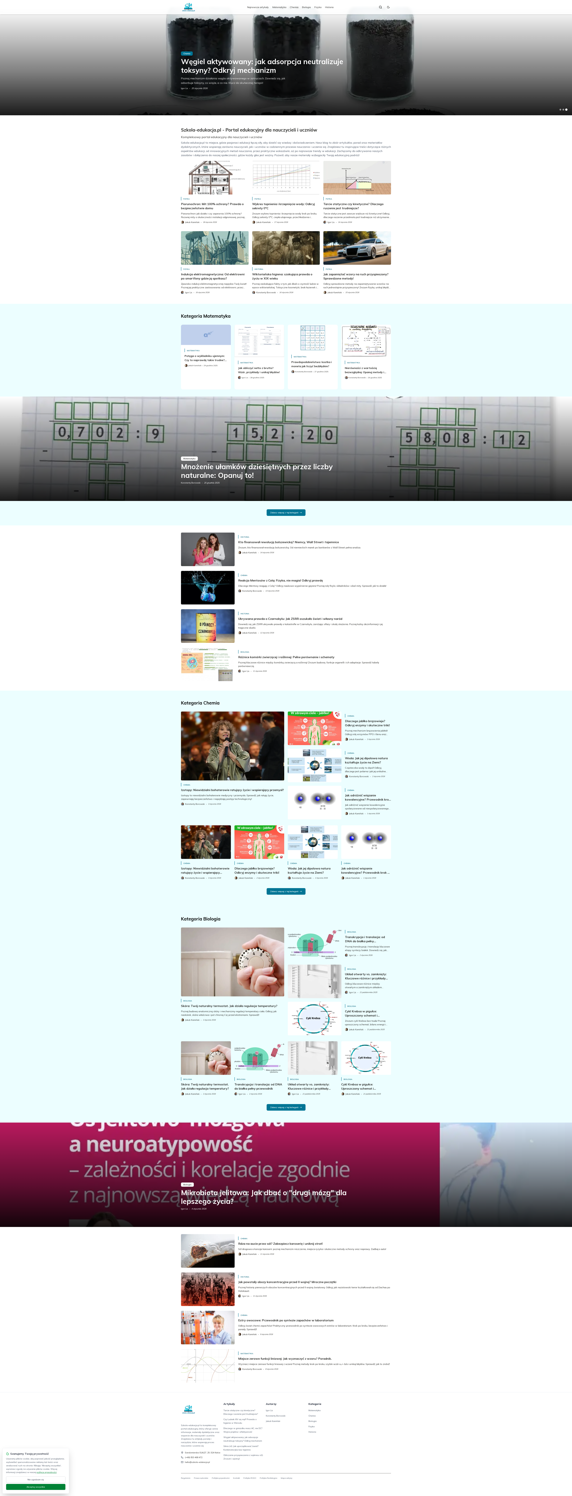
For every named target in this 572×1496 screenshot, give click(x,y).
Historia (329, 7)
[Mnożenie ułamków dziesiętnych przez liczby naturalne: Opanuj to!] (286, 449)
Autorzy (271, 1404)
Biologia (306, 7)
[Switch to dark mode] (388, 7)
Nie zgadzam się (36, 1479)
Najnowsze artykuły (258, 7)
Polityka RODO (249, 1478)
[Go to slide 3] (566, 110)
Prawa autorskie (201, 1478)
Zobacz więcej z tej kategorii (284, 512)
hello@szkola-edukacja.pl (197, 1462)
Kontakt (236, 1478)
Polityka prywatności (221, 1478)
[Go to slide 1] (560, 110)
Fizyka (317, 7)
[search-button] (380, 7)
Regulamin (185, 1478)
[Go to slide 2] (563, 110)
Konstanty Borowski (190, 88)
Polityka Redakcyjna (268, 1478)
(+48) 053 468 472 (193, 1457)
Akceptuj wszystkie (36, 1487)
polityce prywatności (47, 1472)
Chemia (294, 7)
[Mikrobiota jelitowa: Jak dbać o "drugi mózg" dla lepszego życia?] (286, 1175)
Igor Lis (184, 1208)
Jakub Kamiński (273, 1421)
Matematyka (279, 7)
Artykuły (229, 1404)
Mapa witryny (286, 1478)
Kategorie (314, 1404)
